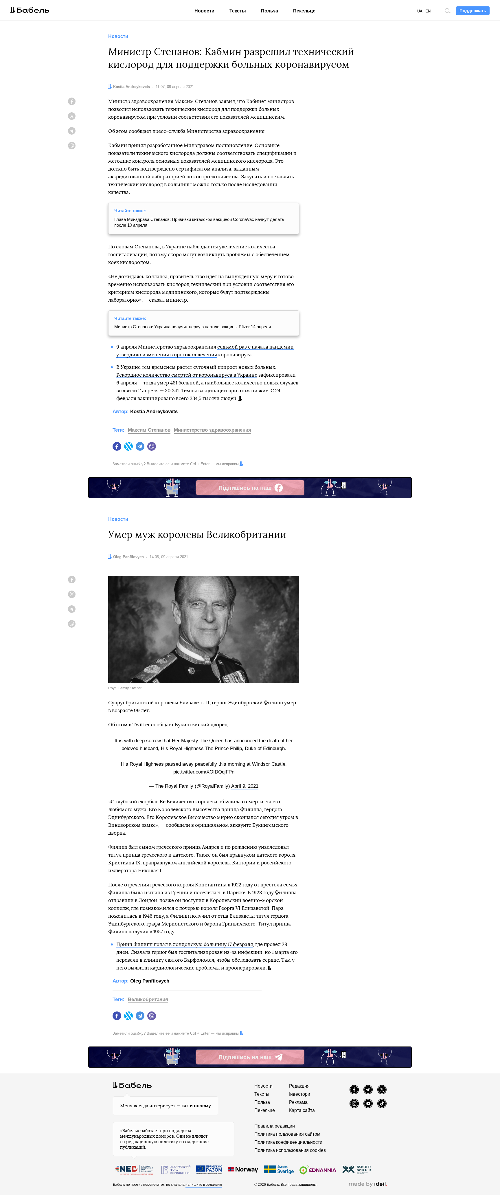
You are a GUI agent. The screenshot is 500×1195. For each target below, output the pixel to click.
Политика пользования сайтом (287, 1134)
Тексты (237, 10)
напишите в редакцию (203, 1185)
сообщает (140, 131)
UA (419, 11)
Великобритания (148, 999)
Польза (269, 10)
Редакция (299, 1086)
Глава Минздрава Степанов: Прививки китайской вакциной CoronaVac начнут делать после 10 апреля (199, 222)
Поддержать (472, 10)
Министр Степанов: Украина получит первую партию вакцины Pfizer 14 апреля (192, 326)
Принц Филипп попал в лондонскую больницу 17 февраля (184, 944)
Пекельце (304, 10)
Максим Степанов (149, 430)
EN (428, 11)
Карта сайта (302, 1110)
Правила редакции (274, 1125)
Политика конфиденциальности (288, 1142)
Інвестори (299, 1094)
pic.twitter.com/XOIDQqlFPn (203, 772)
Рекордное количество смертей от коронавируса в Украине (186, 375)
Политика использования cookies (290, 1150)
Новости (204, 10)
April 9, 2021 (244, 786)
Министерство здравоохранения (212, 430)
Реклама (298, 1102)
